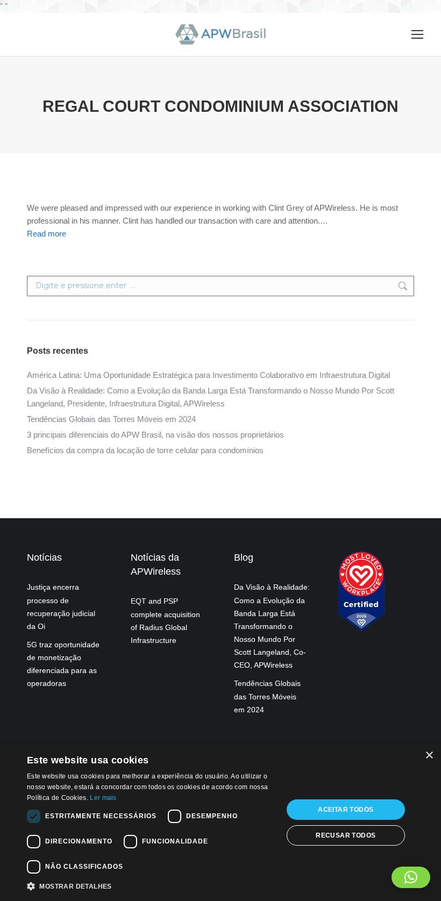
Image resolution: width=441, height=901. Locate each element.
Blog (243, 557)
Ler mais (103, 798)
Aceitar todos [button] (345, 809)
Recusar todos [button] (345, 835)
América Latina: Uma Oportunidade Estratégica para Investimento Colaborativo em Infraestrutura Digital (208, 375)
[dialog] (220, 822)
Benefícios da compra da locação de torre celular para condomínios (145, 450)
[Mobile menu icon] (417, 34)
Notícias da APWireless (156, 564)
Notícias (44, 557)
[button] (411, 877)
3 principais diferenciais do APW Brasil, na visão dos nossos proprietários (155, 434)
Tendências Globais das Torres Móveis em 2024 (111, 419)
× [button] (429, 756)
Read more (46, 233)
